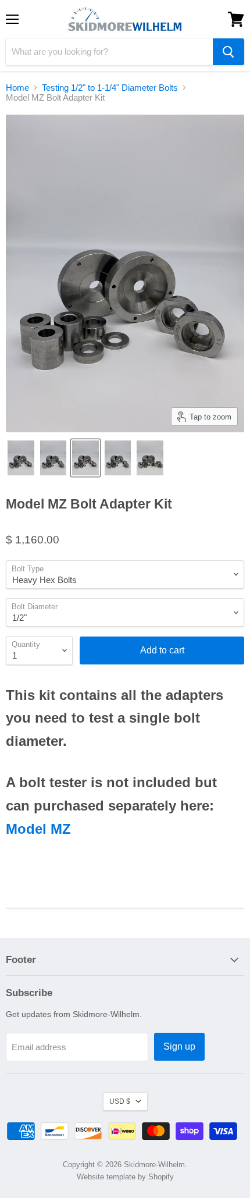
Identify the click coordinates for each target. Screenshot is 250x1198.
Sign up (179, 1046)
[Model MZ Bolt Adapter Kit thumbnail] (20, 458)
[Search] (228, 51)
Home (17, 88)
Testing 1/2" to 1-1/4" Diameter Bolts (110, 88)
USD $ (119, 1101)
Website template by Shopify (125, 1176)
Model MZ (38, 829)
